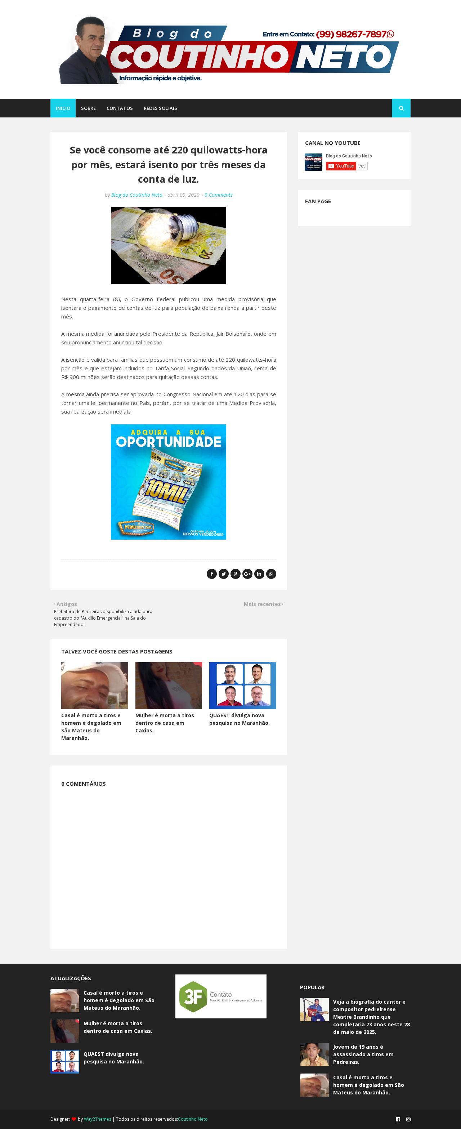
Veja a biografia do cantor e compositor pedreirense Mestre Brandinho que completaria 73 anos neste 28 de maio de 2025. (371, 1016)
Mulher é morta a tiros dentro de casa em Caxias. (164, 723)
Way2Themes (97, 1119)
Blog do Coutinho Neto (136, 194)
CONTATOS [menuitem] (120, 108)
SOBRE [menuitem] (88, 108)
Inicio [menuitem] (63, 108)
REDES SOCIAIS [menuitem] (160, 108)
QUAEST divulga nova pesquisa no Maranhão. (114, 1057)
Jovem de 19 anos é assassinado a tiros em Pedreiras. (363, 1054)
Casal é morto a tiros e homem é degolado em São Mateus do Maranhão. (119, 1000)
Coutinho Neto (193, 1119)
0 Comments (219, 194)
